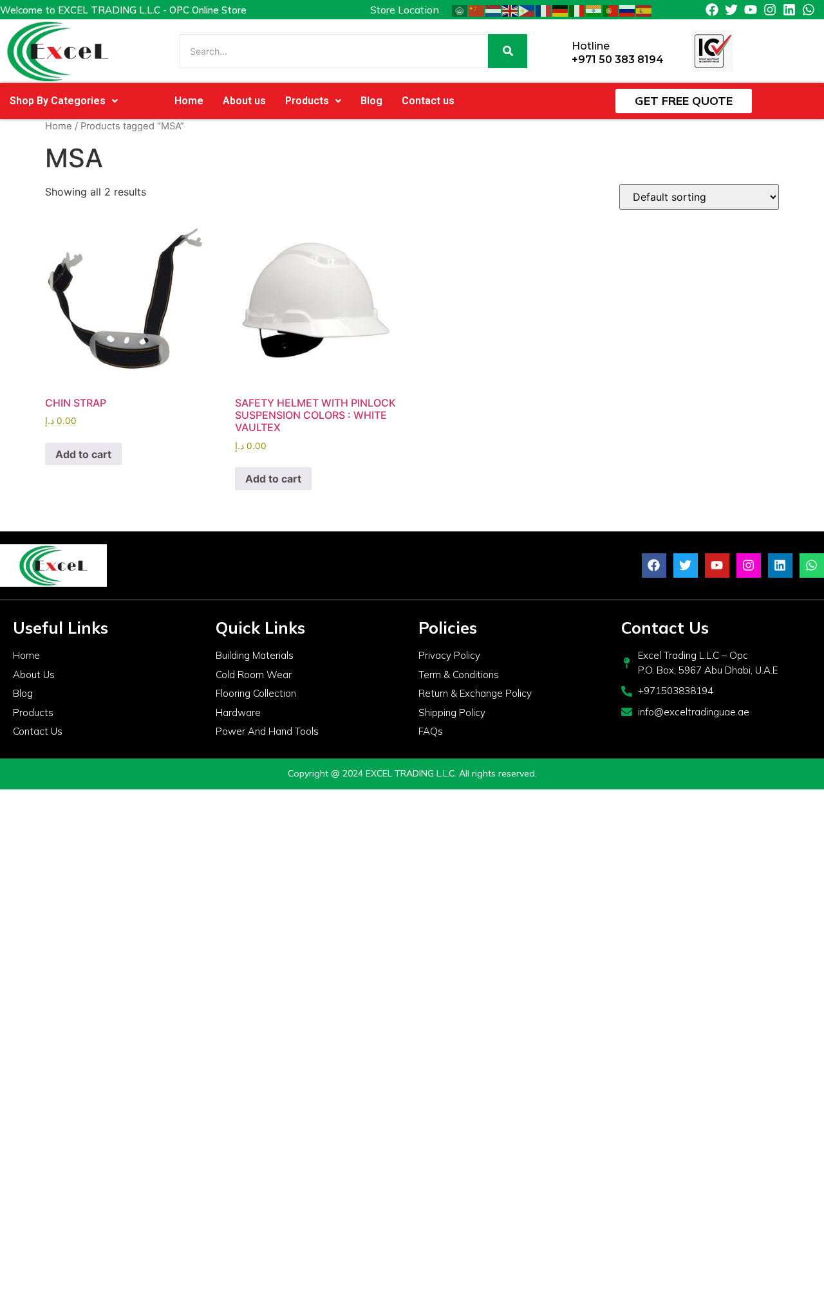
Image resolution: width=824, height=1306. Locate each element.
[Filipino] (527, 9)
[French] (544, 9)
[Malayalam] (594, 9)
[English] (510, 9)
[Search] (507, 51)
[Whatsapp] (808, 9)
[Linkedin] (789, 9)
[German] (560, 9)
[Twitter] (731, 9)
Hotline (591, 46)
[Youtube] (750, 9)
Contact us (428, 101)
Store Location (404, 9)
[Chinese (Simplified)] (477, 9)
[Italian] (577, 9)
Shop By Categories (58, 101)
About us (244, 101)
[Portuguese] (611, 9)
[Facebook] (712, 9)
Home (188, 101)
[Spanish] (644, 9)
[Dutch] (493, 9)
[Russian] (627, 9)
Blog (371, 101)
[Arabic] (460, 9)
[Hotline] (557, 51)
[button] (63, 101)
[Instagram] (770, 9)
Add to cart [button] (83, 454)
